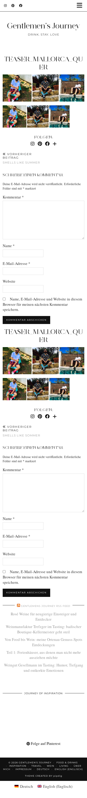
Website (9, 281)
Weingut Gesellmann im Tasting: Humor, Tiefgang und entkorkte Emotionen (43, 667)
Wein (50, 765)
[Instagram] (5, 6)
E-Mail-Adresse (16, 263)
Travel (36, 765)
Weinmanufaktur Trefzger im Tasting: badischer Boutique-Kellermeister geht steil (43, 629)
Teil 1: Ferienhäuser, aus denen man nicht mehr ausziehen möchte (43, 655)
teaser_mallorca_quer (43, 63)
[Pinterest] (13, 6)
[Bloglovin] (55, 144)
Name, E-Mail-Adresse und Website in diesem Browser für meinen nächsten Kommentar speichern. (42, 304)
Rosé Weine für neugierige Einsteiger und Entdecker (44, 616)
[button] (81, 6)
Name (9, 245)
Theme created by (43, 775)
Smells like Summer (21, 158)
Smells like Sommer (21, 431)
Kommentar (13, 197)
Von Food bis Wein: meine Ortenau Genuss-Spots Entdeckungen (43, 642)
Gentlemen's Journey (43, 25)
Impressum (23, 769)
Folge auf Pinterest (45, 743)
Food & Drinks (67, 762)
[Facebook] (21, 6)
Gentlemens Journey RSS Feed (45, 606)
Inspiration (17, 765)
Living (63, 765)
